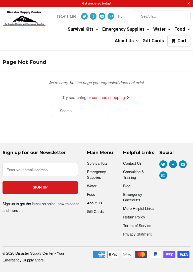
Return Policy (134, 216)
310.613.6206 (66, 16)
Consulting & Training (133, 174)
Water (160, 29)
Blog (126, 185)
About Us (125, 40)
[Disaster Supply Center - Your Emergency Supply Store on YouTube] (102, 16)
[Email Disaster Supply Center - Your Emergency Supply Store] (111, 16)
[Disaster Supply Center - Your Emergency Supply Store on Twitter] (84, 16)
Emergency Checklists (132, 197)
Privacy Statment (137, 234)
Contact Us (132, 163)
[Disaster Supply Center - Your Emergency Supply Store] (24, 20)
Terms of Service (137, 225)
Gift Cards (153, 40)
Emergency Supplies (124, 29)
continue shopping (109, 97)
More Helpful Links (138, 208)
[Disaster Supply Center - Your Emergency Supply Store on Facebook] (93, 16)
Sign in (123, 16)
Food (180, 29)
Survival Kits (81, 29)
